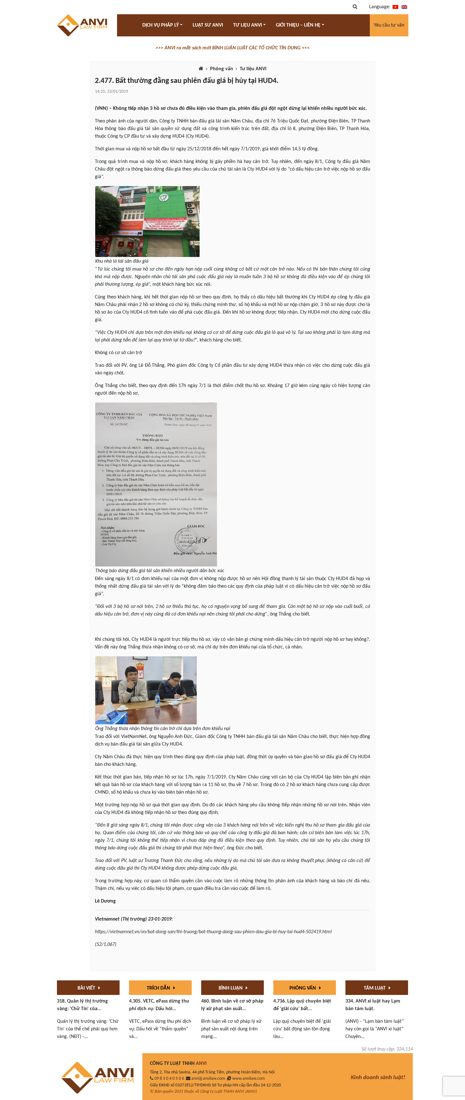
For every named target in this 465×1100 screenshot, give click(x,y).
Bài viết (87, 988)
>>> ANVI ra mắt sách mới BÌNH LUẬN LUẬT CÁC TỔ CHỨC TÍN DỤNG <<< (232, 48)
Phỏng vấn (221, 69)
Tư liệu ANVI (253, 69)
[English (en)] (404, 6)
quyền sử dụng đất (180, 128)
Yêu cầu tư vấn (389, 25)
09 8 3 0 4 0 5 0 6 (169, 1079)
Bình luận (231, 988)
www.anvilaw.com (248, 1079)
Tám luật (375, 988)
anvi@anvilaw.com (208, 1079)
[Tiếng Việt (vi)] (395, 6)
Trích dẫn (159, 988)
